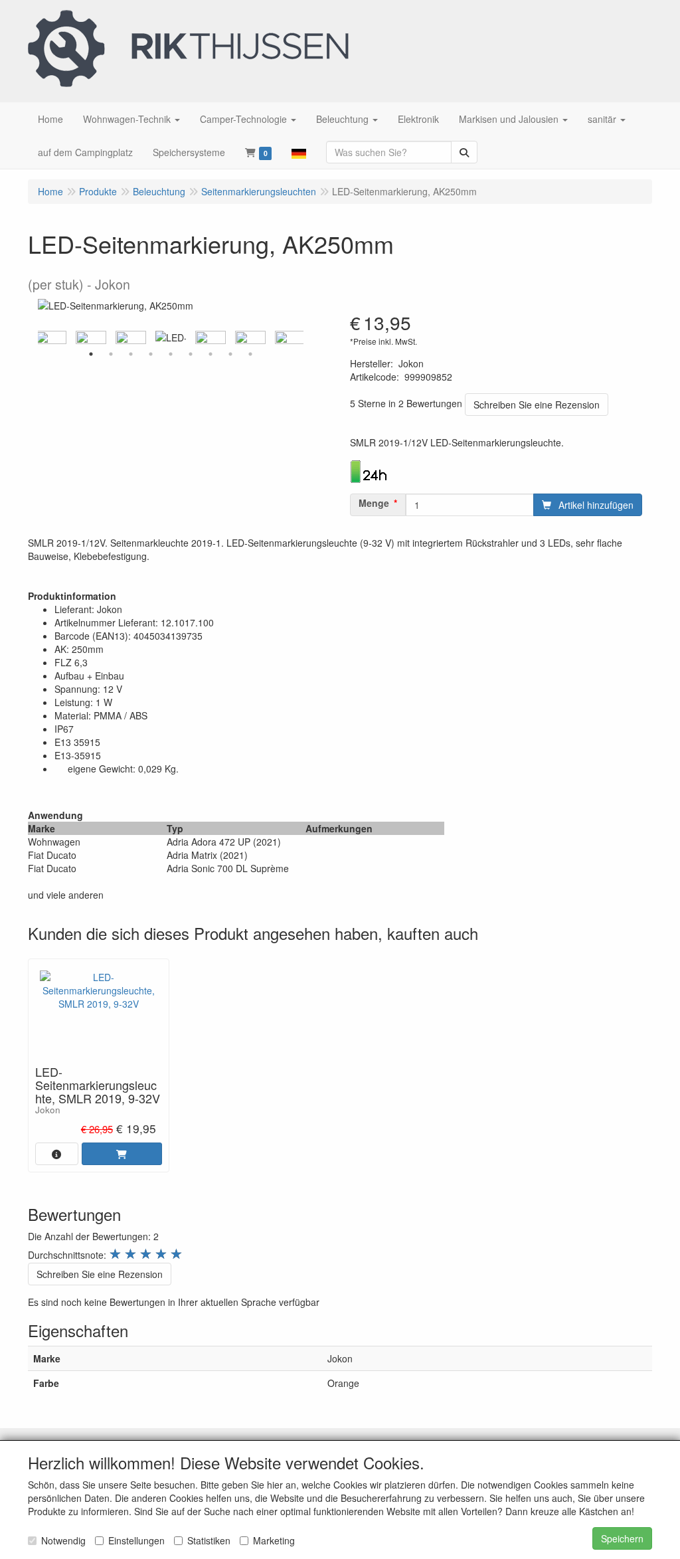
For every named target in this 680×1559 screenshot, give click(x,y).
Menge (374, 502)
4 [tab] (150, 354)
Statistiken (208, 1540)
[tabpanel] (170, 337)
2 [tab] (111, 354)
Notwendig (63, 1540)
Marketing (274, 1540)
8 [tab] (230, 354)
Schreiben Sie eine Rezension (536, 404)
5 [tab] (170, 354)
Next (306, 337)
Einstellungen (136, 1540)
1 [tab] (91, 354)
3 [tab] (130, 354)
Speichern (622, 1538)
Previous (34, 337)
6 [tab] (190, 354)
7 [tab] (210, 354)
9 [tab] (250, 354)
